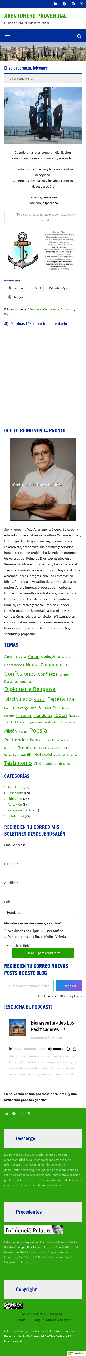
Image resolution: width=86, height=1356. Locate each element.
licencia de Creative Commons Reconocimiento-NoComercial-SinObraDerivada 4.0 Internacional (39, 1336)
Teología (75, 755)
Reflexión (15, 804)
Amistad (21, 657)
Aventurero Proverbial (46, 1037)
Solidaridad (61, 755)
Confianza (48, 673)
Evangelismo (27, 708)
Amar (9, 656)
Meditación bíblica (55, 722)
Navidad (23, 731)
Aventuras (15, 787)
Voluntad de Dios (57, 763)
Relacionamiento (20, 810)
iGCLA (60, 715)
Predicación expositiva (55, 740)
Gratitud (9, 715)
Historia (24, 715)
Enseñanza (15, 793)
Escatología (39, 700)
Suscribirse (69, 986)
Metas (72, 722)
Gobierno (64, 708)
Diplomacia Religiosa (30, 689)
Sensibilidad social (36, 754)
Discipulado (18, 699)
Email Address (15, 845)
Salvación (11, 755)
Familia (44, 707)
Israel (74, 715)
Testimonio (18, 763)
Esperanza (67, 309)
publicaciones (31, 1247)
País (7, 901)
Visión (38, 763)
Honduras (42, 715)
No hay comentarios (21, 78)
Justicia (8, 722)
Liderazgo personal (29, 722)
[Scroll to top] (77, 1347)
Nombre (11, 863)
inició (21, 1242)
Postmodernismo (22, 739)
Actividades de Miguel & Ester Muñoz (35, 930)
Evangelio (10, 708)
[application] (43, 1049)
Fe (55, 707)
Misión (10, 730)
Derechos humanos (18, 681)
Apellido (11, 882)
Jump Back (68, 1049)
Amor (33, 656)
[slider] (30, 1049)
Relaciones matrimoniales (54, 748)
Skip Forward (75, 1049)
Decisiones (65, 674)
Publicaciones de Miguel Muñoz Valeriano (39, 936)
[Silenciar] (50, 1049)
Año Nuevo (35, 309)
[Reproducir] (11, 1049)
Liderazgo (15, 798)
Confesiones (51, 309)
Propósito (27, 747)
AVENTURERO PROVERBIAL (35, 16)
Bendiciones (14, 665)
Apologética (50, 656)
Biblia (32, 664)
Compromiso (53, 664)
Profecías (10, 748)
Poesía (8, 314)
